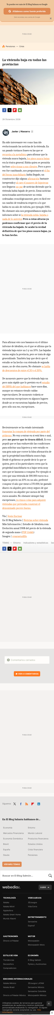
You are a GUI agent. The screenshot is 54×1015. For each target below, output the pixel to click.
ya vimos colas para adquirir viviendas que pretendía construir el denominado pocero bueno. (24, 504)
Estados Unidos (35, 844)
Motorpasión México (37, 995)
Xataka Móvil (8, 906)
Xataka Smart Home (12, 914)
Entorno (17, 542)
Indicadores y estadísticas (35, 542)
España (6, 849)
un (17, 186)
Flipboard (15, 110)
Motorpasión (33, 941)
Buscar (50, 875)
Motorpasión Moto (36, 945)
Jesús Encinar (15, 516)
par (21, 186)
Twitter (9, 110)
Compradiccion (9, 968)
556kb (27, 532)
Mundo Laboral (35, 833)
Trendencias (8, 960)
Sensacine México (36, 987)
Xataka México (9, 983)
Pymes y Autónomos (37, 964)
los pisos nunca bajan (38, 158)
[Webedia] (11, 889)
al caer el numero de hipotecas (32, 182)
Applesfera (8, 910)
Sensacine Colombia (37, 991)
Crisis (21, 46)
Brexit (6, 844)
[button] (22, 131)
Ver (28, 674)
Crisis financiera (35, 849)
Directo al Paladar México (14, 995)
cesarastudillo (19, 536)
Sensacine (32, 921)
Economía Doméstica (13, 838)
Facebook (4, 110)
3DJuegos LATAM (36, 983)
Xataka (6, 902)
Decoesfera (8, 964)
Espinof (31, 925)
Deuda (6, 855)
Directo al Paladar (11, 941)
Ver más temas (12, 864)
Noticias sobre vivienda (36, 520)
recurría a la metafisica (14, 154)
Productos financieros (38, 838)
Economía (7, 827)
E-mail (20, 110)
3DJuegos (32, 902)
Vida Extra (32, 906)
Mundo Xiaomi (9, 918)
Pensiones (10, 46)
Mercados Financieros (13, 833)
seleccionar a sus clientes (24, 166)
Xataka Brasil (8, 987)
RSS (26, 803)
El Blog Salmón (34, 960)
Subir (43, 887)
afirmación (33, 178)
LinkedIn (38, 803)
